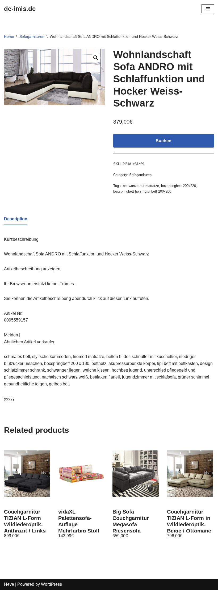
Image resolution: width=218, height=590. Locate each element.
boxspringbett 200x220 (178, 186)
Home (9, 36)
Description (15, 219)
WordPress (51, 584)
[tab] (15, 219)
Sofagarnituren (31, 36)
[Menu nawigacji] (208, 8)
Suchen (163, 141)
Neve (9, 584)
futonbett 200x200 (157, 191)
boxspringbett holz (127, 191)
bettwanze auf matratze (141, 186)
